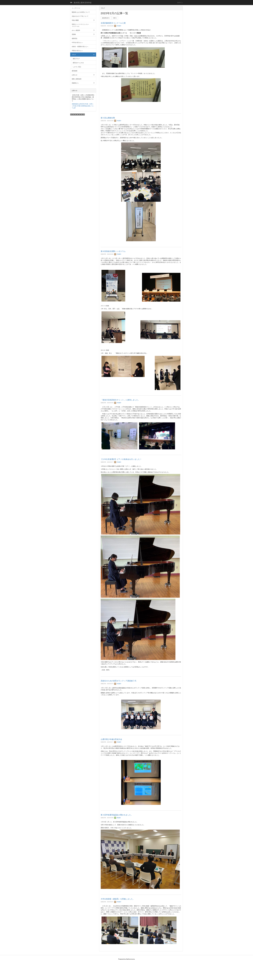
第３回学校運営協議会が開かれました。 (117, 814)
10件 (114, 18)
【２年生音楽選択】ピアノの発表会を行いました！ (121, 459)
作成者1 (118, 26)
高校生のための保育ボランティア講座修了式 (118, 680)
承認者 (118, 818)
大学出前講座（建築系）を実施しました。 (118, 898)
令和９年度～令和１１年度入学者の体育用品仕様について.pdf (83, 106)
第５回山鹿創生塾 (108, 117)
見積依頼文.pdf (76, 104)
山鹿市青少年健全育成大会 (111, 739)
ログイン (180, 2)
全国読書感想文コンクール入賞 (113, 23)
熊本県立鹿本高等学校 (83, 2)
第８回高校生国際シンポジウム (113, 251)
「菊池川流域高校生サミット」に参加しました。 (120, 399)
